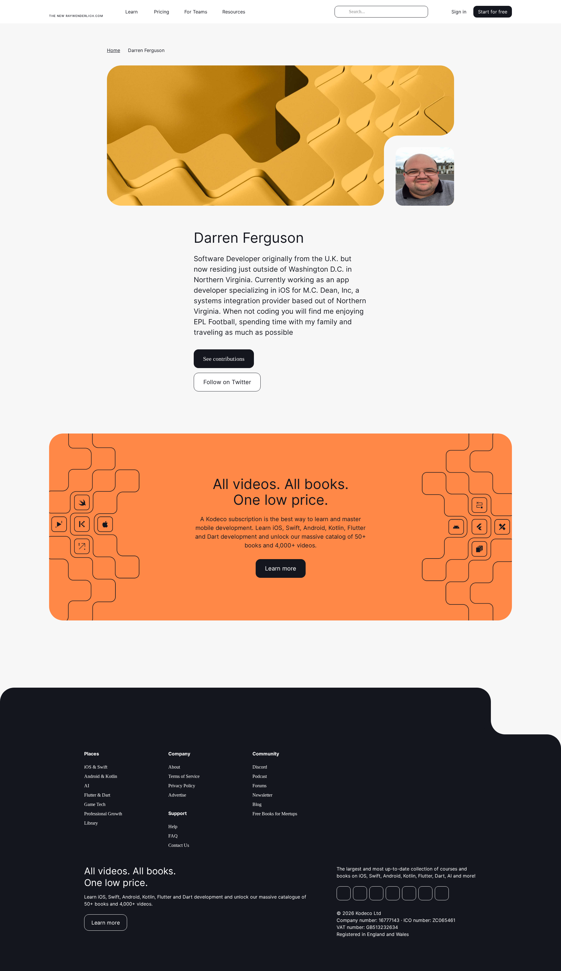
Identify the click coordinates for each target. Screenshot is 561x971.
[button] (134, 12)
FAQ (173, 835)
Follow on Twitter (227, 382)
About (174, 766)
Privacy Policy (181, 785)
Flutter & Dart (97, 795)
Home (113, 50)
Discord (259, 766)
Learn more (280, 568)
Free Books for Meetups (274, 813)
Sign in (458, 12)
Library (91, 823)
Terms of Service (184, 776)
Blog (257, 804)
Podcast (259, 776)
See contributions (224, 359)
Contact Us (178, 845)
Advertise (177, 795)
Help (172, 826)
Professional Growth (103, 813)
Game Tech (94, 804)
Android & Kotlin (100, 776)
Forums (259, 785)
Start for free (492, 12)
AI (86, 785)
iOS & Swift (95, 766)
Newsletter (262, 795)
